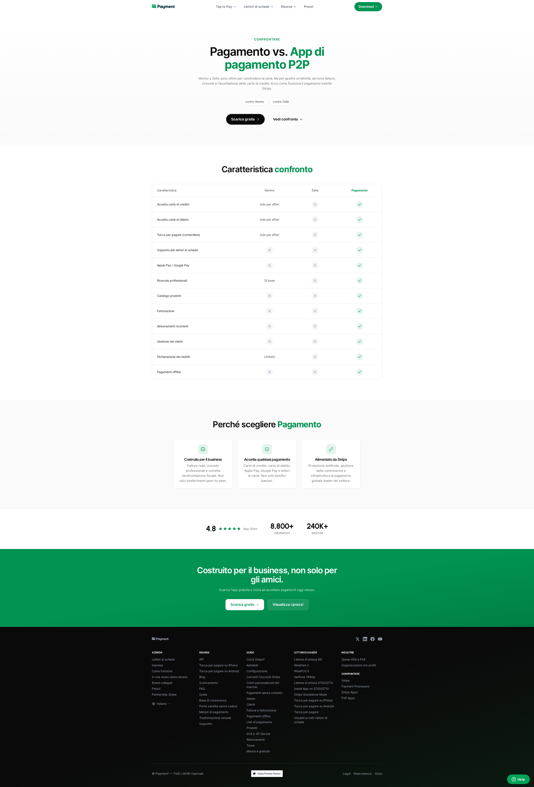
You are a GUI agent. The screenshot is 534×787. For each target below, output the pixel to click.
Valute (251, 698)
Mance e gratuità (258, 751)
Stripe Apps (349, 692)
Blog (202, 677)
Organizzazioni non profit (358, 665)
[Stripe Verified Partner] (267, 773)
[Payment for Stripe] (163, 6)
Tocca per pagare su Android (219, 671)
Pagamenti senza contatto (264, 693)
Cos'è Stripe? (255, 659)
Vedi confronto (285, 119)
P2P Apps (348, 698)
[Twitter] (357, 639)
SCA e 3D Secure (258, 733)
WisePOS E (301, 671)
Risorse (286, 7)
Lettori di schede (256, 7)
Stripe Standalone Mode (310, 694)
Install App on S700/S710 (311, 688)
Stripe (345, 680)
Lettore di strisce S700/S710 (313, 683)
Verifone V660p (304, 677)
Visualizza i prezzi (288, 604)
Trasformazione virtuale (215, 718)
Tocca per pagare (306, 712)
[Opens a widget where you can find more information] (518, 779)
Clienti (251, 704)
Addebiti (252, 665)
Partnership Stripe (164, 694)
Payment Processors (355, 686)
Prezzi (308, 7)
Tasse (250, 745)
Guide (203, 694)
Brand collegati (162, 683)
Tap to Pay (224, 7)
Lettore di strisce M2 (308, 659)
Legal (346, 773)
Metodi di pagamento (213, 712)
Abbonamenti (256, 739)
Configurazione (257, 671)
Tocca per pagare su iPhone (218, 665)
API (201, 659)
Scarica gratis (243, 119)
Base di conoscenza (213, 700)
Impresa (157, 665)
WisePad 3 (301, 665)
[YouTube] (380, 639)
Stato (378, 773)
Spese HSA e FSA (353, 659)
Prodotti (252, 728)
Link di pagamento (259, 722)
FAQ (202, 688)
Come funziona (162, 671)
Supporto (205, 723)
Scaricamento (208, 683)
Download (366, 7)
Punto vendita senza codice (218, 706)
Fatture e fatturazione (261, 710)
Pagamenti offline (258, 716)
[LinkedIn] (365, 639)
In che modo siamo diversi (169, 677)
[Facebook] (372, 639)
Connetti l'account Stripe (263, 677)
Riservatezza (363, 773)
